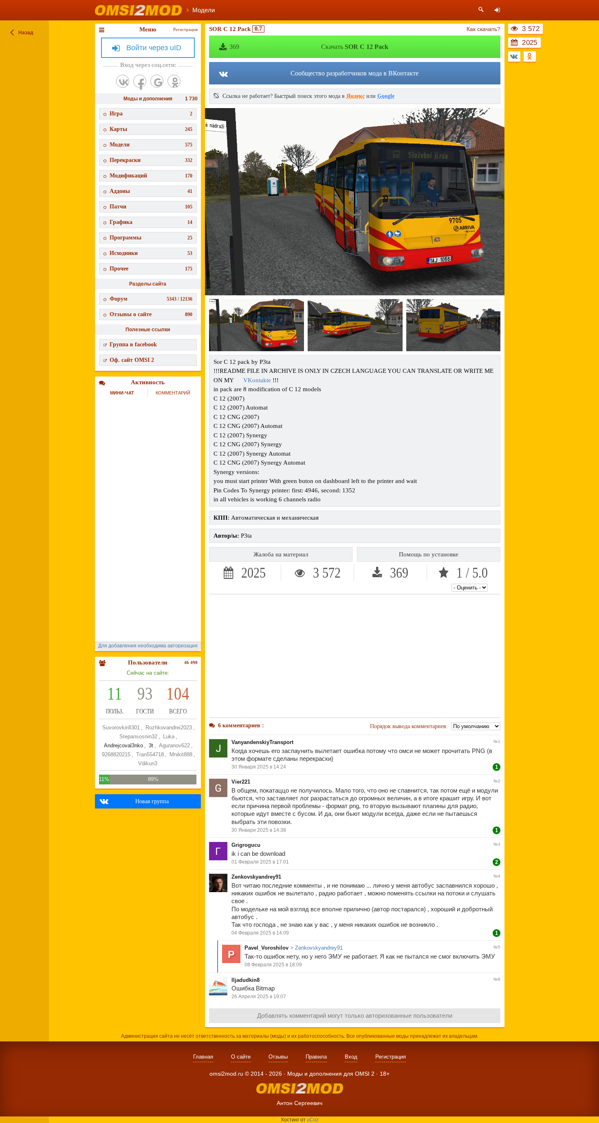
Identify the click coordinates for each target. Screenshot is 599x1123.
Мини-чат (122, 392)
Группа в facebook (133, 344)
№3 (496, 844)
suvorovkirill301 (121, 727)
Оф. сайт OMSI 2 (132, 360)
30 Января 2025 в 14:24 (258, 767)
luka (168, 736)
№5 (496, 947)
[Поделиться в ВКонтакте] (514, 56)
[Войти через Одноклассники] (174, 81)
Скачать (308, 46)
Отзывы (278, 1057)
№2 (496, 781)
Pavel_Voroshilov (266, 948)
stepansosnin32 (138, 736)
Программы (151, 238)
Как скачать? (483, 29)
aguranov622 (174, 745)
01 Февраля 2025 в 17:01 (260, 862)
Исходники (151, 253)
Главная (203, 1057)
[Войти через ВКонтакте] (122, 81)
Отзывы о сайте (151, 314)
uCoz (313, 1120)
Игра (151, 114)
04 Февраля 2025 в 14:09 (260, 933)
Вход (351, 1057)
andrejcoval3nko (123, 745)
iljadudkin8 (245, 980)
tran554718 (150, 754)
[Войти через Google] (156, 81)
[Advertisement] (355, 656)
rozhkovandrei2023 (168, 727)
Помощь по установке (428, 554)
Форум (151, 299)
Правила (316, 1057)
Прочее (151, 269)
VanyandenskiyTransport (262, 742)
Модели (151, 145)
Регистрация (185, 29)
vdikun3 (147, 763)
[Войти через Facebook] (139, 81)
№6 (496, 979)
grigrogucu (245, 845)
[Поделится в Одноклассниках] (530, 56)
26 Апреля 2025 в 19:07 (258, 996)
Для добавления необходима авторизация (148, 646)
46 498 (191, 662)
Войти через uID (153, 48)
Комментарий (173, 392)
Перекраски (151, 160)
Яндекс (355, 96)
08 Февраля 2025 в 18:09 (273, 965)
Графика (151, 222)
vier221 (240, 782)
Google (385, 96)
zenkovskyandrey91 (256, 877)
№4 (496, 876)
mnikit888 (181, 754)
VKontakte (257, 380)
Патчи (151, 207)
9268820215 (116, 754)
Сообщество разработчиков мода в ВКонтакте (354, 73)
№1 (496, 741)
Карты (151, 129)
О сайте (241, 1057)
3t (151, 745)
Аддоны (151, 191)
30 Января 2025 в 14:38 (258, 830)
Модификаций (151, 176)
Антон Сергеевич (299, 1103)
